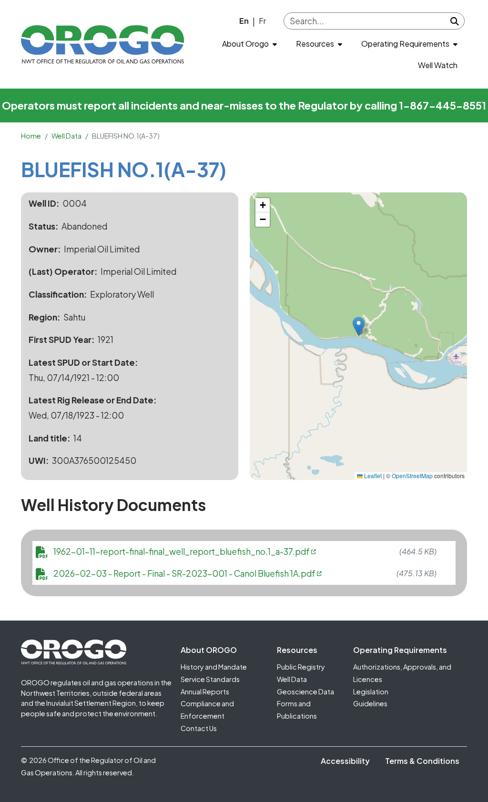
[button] (359, 326)
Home (31, 135)
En (244, 21)
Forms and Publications (297, 709)
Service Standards (210, 679)
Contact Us (199, 728)
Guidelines (370, 703)
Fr (262, 21)
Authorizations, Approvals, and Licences (402, 672)
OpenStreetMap (412, 475)
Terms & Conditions (422, 761)
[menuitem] (249, 44)
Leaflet (372, 475)
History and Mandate (214, 666)
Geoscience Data (305, 691)
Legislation (370, 691)
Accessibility (345, 761)
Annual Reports (205, 691)
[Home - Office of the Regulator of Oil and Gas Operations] (102, 44)
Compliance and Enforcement (207, 709)
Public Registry (301, 666)
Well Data (66, 135)
